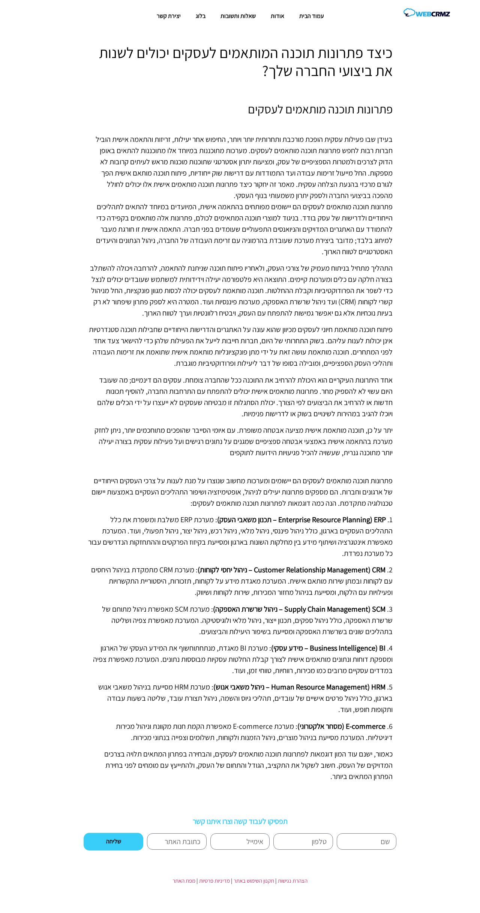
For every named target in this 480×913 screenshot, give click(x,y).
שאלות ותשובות (238, 16)
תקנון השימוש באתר (254, 880)
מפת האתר (183, 880)
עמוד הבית (311, 16)
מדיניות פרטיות (214, 880)
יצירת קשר (169, 16)
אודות (277, 16)
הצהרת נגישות (293, 880)
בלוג (201, 16)
